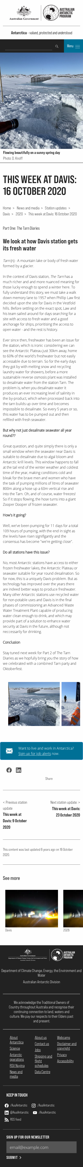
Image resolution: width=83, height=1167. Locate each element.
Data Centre (42, 1071)
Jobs (38, 1050)
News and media (28, 207)
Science (15, 1048)
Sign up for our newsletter (27, 1137)
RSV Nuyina (17, 1065)
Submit (12, 1157)
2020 (19, 213)
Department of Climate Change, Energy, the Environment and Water (41, 973)
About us (41, 1037)
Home (7, 207)
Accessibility (65, 1061)
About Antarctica (16, 1039)
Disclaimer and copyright (67, 1046)
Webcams (63, 1037)
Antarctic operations (17, 1057)
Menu (70, 46)
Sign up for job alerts (34, 753)
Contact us (42, 1043)
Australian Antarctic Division (41, 981)
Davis (6, 213)
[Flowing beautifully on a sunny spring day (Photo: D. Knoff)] (34, 704)
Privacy (62, 1054)
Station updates (56, 207)
